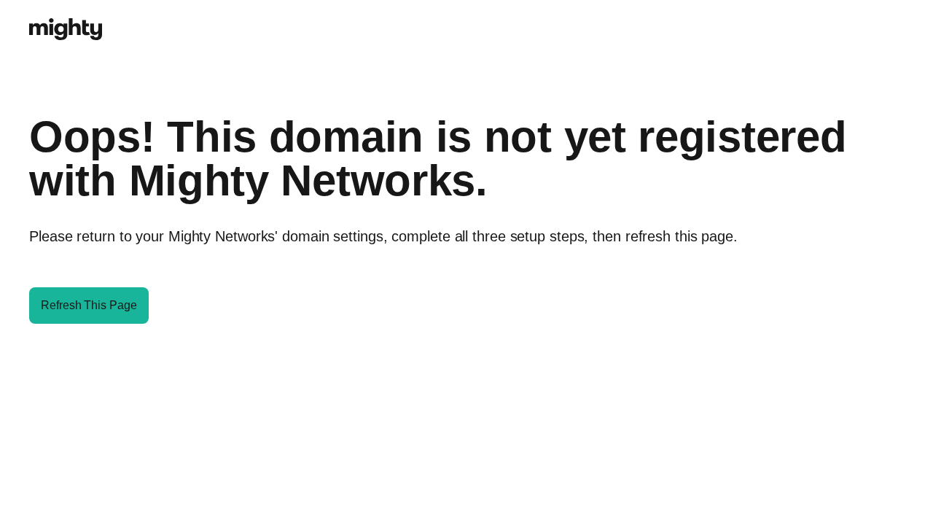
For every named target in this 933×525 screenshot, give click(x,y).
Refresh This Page (89, 305)
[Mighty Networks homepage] (65, 21)
